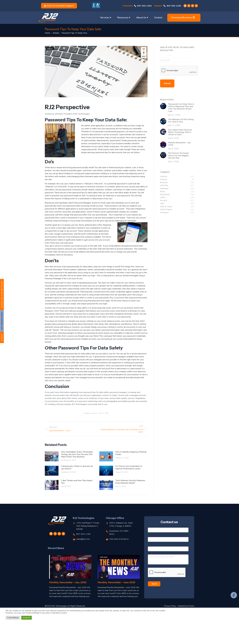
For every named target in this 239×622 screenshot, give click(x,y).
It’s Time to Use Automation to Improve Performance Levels (129, 467)
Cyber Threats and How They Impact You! (77, 481)
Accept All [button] (26, 618)
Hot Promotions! (2, 321)
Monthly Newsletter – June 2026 (116, 582)
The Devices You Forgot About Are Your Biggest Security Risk (178, 155)
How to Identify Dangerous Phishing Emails (131, 453)
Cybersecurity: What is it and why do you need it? (77, 467)
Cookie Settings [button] (13, 618)
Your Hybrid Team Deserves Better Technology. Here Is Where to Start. (180, 132)
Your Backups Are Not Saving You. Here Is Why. (180, 120)
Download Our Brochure (2, 294)
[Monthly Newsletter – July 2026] (70, 567)
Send (154, 583)
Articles (50, 49)
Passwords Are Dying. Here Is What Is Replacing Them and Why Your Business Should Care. (181, 108)
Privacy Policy (170, 606)
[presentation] (179, 70)
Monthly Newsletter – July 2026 (179, 144)
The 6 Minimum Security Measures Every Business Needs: (130, 481)
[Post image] (52, 456)
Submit (167, 83)
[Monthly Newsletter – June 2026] (119, 567)
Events (2, 337)
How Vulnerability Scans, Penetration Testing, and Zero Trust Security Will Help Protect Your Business (77, 454)
